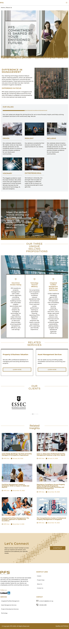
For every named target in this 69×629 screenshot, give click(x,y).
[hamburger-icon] (67, 3)
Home (3, 7)
